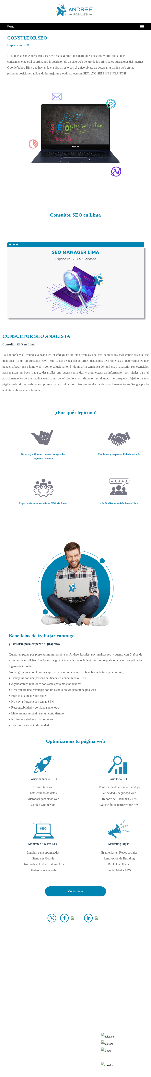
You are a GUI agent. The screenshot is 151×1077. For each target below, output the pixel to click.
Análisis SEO (25, 1036)
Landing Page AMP (69, 1043)
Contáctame (75, 891)
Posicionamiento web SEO (25, 1050)
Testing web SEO (69, 1050)
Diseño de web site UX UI (69, 1036)
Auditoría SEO (26, 1043)
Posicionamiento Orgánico (26, 1057)
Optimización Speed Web (69, 1057)
